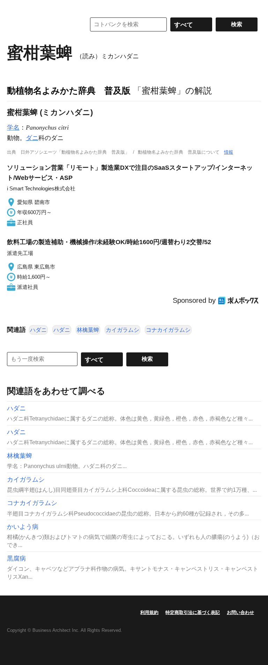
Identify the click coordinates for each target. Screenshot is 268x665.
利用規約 (149, 612)
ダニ (32, 137)
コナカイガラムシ (168, 330)
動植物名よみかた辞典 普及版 (69, 90)
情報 (228, 152)
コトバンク (41, 24)
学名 (13, 127)
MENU (14, 7)
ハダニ (38, 330)
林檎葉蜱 (88, 330)
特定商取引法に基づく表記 (192, 612)
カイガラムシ (122, 330)
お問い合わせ (240, 612)
